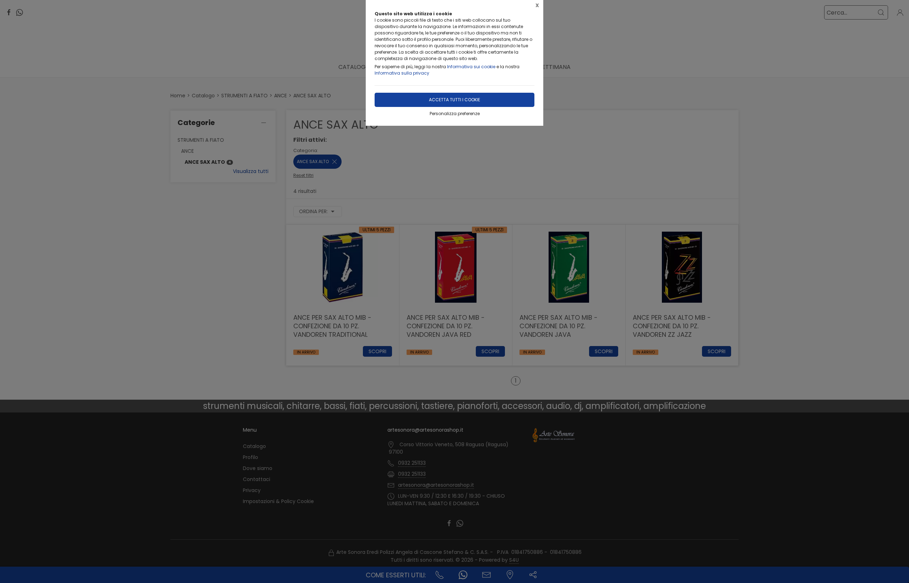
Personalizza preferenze (455, 113)
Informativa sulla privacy (402, 73)
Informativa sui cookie (471, 67)
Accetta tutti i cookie (454, 100)
